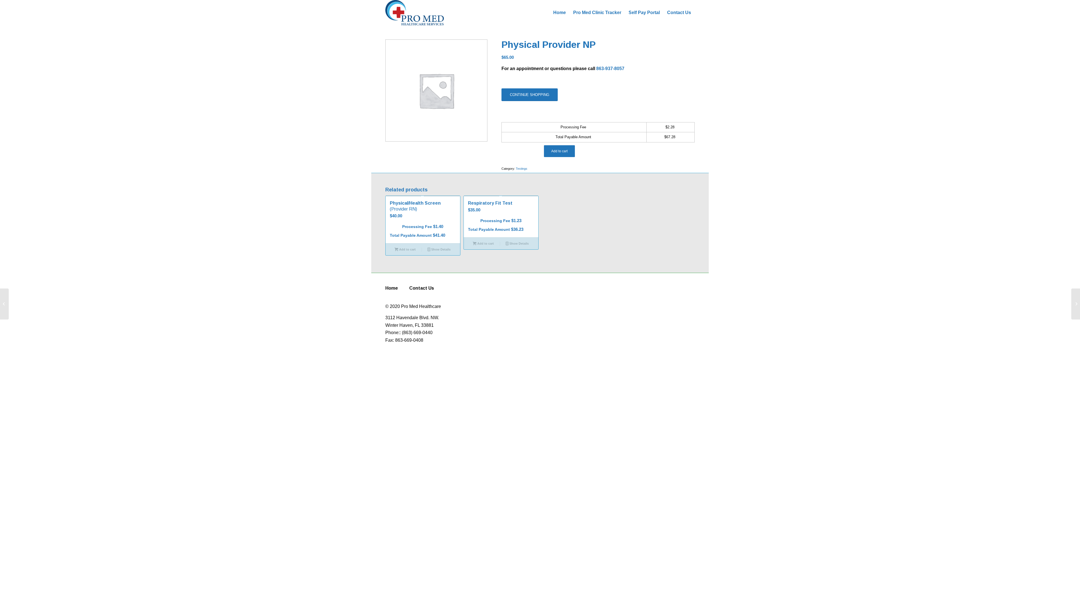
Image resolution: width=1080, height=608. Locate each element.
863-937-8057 (610, 68)
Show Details (440, 249)
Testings (521, 168)
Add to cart (559, 151)
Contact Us (421, 288)
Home (391, 288)
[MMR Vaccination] (4, 304)
